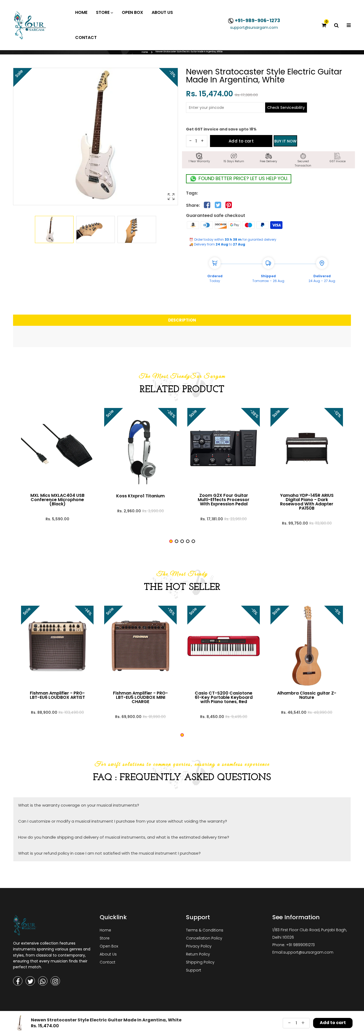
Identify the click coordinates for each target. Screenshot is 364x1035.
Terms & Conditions (204, 930)
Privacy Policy (199, 946)
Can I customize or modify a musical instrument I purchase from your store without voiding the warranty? (122, 821)
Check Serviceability (286, 107)
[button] (171, 541)
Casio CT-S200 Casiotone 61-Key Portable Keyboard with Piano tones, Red (224, 697)
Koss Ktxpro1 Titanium (140, 496)
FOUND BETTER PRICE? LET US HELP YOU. (242, 178)
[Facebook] (17, 981)
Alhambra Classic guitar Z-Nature (306, 695)
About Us (108, 954)
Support (193, 970)
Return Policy (198, 954)
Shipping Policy (200, 962)
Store (105, 938)
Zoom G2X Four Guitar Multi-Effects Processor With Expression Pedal (223, 499)
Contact (107, 962)
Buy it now (285, 141)
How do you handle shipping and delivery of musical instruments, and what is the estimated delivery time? (123, 837)
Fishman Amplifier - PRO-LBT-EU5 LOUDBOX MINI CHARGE (140, 697)
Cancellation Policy (204, 938)
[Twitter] (30, 981)
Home (145, 52)
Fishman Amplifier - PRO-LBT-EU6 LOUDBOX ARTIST (57, 695)
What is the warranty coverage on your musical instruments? (78, 805)
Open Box (109, 946)
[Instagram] (55, 981)
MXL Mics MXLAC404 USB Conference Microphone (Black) (57, 499)
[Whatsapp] (42, 981)
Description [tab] (182, 320)
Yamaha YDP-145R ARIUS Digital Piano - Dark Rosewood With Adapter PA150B (307, 501)
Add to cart (241, 141)
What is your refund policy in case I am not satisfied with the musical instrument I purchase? (109, 853)
